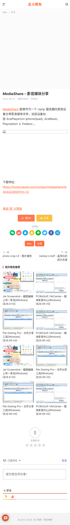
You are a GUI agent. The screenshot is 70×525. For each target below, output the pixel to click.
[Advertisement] (35, 50)
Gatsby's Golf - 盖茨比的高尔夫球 (53, 257)
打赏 (44, 218)
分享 (39, 243)
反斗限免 (35, 4)
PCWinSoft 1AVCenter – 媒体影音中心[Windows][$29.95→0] (51, 300)
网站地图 (48, 519)
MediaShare (11, 109)
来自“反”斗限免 (12, 208)
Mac (5, 12)
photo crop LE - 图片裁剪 (17, 255)
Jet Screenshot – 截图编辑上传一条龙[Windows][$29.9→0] (18, 300)
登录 (64, 460)
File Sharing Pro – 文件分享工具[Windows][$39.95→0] (18, 336)
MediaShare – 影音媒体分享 (26, 94)
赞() (26, 218)
